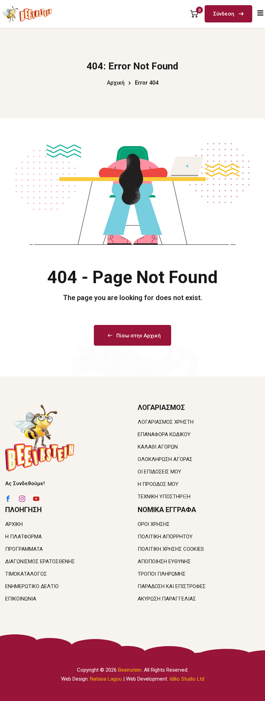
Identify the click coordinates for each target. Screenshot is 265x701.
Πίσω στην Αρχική (138, 336)
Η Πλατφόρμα (23, 537)
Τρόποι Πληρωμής (162, 574)
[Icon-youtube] (36, 498)
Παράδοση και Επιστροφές (172, 586)
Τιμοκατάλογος (26, 574)
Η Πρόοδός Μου (158, 484)
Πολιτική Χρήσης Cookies (171, 549)
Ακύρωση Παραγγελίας (167, 599)
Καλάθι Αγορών (158, 447)
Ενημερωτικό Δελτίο (32, 586)
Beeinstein (129, 670)
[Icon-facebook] (8, 498)
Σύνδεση (224, 14)
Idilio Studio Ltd (186, 679)
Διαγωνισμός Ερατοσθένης (40, 561)
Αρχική (116, 82)
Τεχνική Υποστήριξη (164, 496)
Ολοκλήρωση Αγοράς (165, 459)
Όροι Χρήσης (154, 524)
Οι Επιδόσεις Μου (159, 472)
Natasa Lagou (106, 679)
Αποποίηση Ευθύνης (164, 561)
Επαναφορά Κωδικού (164, 434)
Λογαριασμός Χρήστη (166, 422)
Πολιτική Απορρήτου (165, 537)
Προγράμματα (24, 549)
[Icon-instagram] (22, 498)
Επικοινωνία (20, 599)
